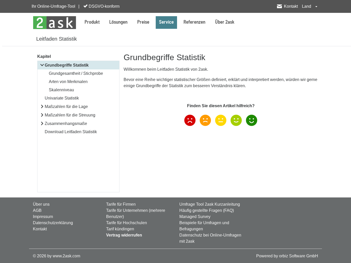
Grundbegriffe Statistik (67, 65)
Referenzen (194, 22)
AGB (37, 210)
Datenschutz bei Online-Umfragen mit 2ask (210, 238)
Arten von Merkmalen (68, 81)
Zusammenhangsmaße (66, 123)
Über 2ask (224, 22)
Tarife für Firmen (121, 204)
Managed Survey (194, 216)
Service (166, 22)
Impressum (43, 216)
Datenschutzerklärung (53, 223)
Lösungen (118, 22)
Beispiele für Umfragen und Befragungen (204, 226)
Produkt (92, 22)
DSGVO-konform (103, 6)
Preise (143, 22)
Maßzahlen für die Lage (66, 106)
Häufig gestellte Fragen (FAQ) (206, 210)
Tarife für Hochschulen (126, 223)
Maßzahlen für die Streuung (70, 115)
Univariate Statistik (62, 98)
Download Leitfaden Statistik (71, 132)
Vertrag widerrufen (124, 235)
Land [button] (307, 6)
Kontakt (291, 6)
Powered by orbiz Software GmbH (287, 256)
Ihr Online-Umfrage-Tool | (55, 6)
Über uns (41, 204)
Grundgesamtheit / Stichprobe (76, 73)
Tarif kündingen (120, 229)
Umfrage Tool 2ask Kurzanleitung (209, 204)
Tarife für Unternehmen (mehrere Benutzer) (135, 213)
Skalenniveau (61, 90)
